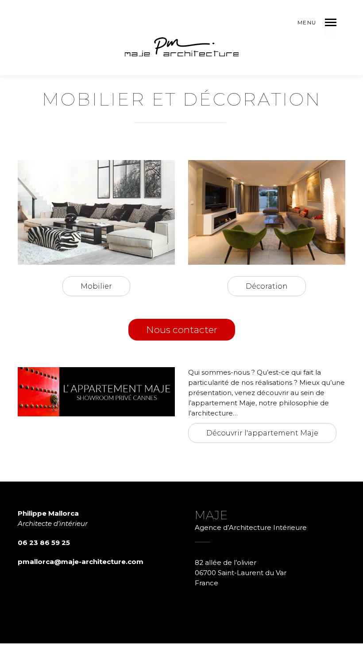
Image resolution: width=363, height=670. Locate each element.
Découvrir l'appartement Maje (262, 433)
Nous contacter (181, 329)
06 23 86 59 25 (44, 542)
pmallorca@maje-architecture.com (80, 561)
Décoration (267, 286)
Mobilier (96, 286)
